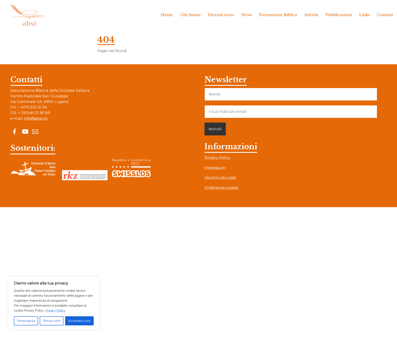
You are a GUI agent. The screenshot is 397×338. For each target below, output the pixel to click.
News (246, 15)
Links (364, 15)
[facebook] (14, 131)
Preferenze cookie (221, 187)
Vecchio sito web (220, 177)
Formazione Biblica (278, 15)
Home (167, 15)
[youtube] (25, 131)
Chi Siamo (190, 15)
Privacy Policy (55, 310)
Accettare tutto (79, 321)
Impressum (215, 167)
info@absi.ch (36, 118)
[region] (53, 303)
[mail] (35, 131)
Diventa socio (221, 15)
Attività (311, 15)
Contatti (385, 15)
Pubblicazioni (338, 15)
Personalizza (26, 321)
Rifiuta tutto (52, 321)
